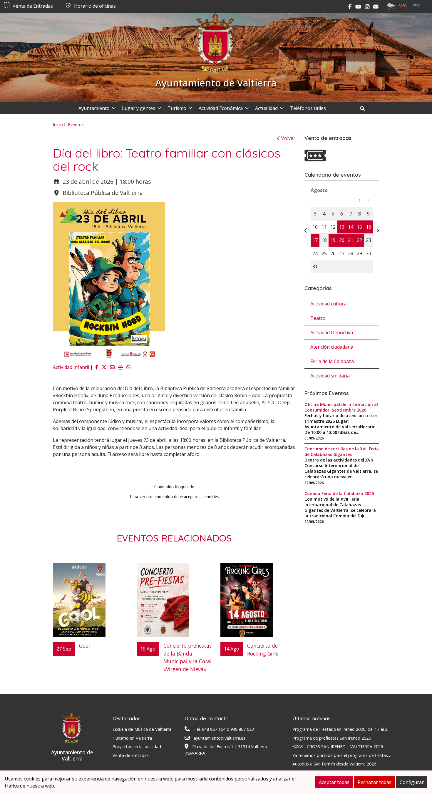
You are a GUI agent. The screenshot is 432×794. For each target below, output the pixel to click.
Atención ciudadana (331, 347)
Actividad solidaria (330, 375)
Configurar (412, 782)
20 (341, 240)
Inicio (58, 124)
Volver (287, 138)
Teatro (318, 318)
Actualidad (266, 108)
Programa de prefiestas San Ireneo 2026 (331, 738)
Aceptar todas (334, 782)
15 (359, 227)
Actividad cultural (329, 303)
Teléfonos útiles (308, 108)
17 (315, 240)
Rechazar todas (374, 782)
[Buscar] (364, 108)
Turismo (177, 108)
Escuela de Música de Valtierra (142, 729)
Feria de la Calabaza (332, 361)
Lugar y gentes (138, 108)
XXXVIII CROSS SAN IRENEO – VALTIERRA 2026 (337, 746)
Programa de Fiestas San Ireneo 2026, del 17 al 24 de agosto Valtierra (360, 729)
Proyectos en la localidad (137, 746)
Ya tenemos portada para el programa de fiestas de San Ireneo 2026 (359, 755)
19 (333, 240)
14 (350, 227)
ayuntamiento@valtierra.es (219, 738)
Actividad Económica (221, 108)
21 (350, 240)
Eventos (76, 124)
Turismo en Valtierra (132, 738)
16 (368, 227)
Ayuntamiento (94, 108)
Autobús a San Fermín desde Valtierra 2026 (334, 764)
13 (341, 227)
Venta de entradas (131, 755)
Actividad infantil (71, 367)
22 (359, 240)
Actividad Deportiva (331, 332)
